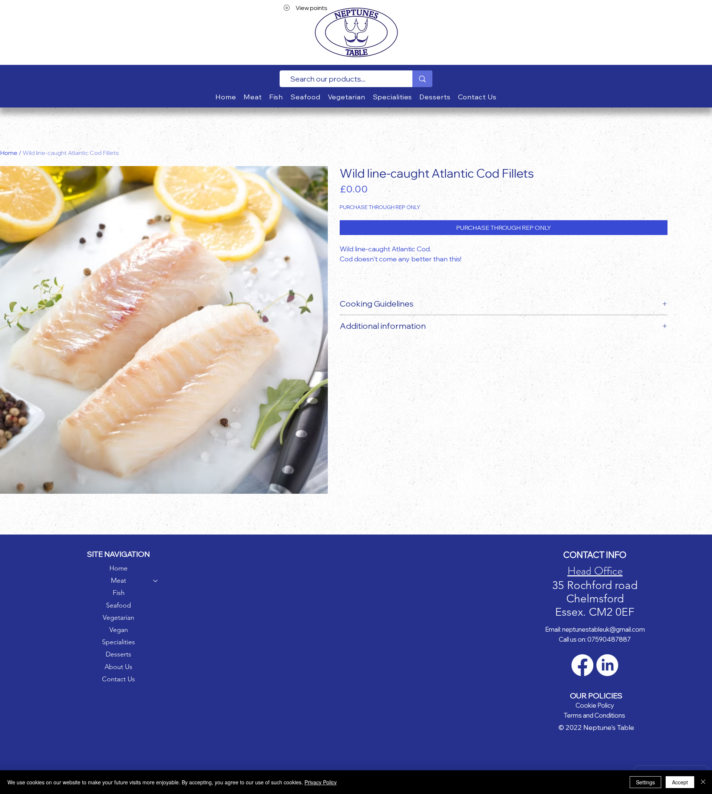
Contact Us (118, 679)
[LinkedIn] (607, 665)
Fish (119, 593)
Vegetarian (118, 617)
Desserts (118, 654)
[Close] (703, 782)
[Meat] (155, 581)
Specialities (118, 642)
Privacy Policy (320, 782)
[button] (253, 97)
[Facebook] (582, 665)
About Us (118, 667)
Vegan (118, 630)
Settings (645, 782)
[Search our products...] (422, 78)
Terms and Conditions (594, 715)
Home (8, 152)
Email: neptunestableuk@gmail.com (595, 629)
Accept (680, 782)
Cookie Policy (595, 705)
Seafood (118, 605)
